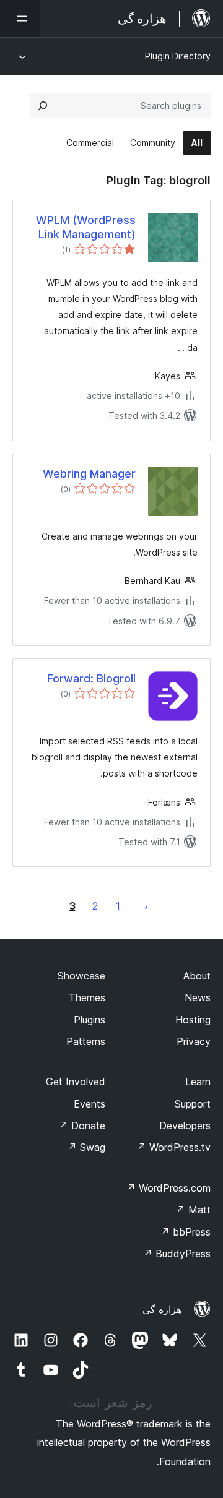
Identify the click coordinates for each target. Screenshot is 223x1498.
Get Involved (75, 1081)
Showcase (81, 976)
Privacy (194, 1041)
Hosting (193, 1020)
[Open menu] (20, 18)
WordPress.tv (174, 1147)
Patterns (85, 1041)
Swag (86, 1147)
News (198, 997)
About (197, 976)
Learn (198, 1081)
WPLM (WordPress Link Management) (86, 227)
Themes (87, 997)
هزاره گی (161, 1309)
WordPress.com (168, 1188)
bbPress (185, 1232)
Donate (82, 1125)
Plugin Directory (178, 56)
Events (89, 1104)
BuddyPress (177, 1253)
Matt (193, 1209)
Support (193, 1104)
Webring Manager (89, 473)
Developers (185, 1125)
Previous (146, 905)
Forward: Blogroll (91, 678)
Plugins (89, 1020)
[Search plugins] (42, 105)
